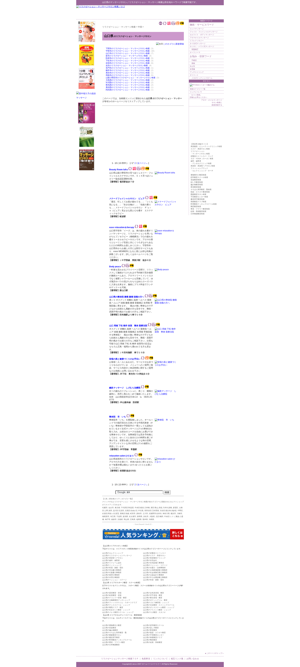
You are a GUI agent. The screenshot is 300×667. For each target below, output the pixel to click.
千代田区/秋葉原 (127, 508)
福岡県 (138, 519)
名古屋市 (132, 516)
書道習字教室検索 (198, 199)
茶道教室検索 (196, 187)
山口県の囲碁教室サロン (111, 635)
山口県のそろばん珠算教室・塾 (114, 633)
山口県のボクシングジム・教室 (155, 600)
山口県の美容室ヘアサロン (112, 558)
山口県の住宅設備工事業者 (153, 563)
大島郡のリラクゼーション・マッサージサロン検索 (128, 80)
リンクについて (196, 92)
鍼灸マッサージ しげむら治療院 (124, 388)
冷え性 (192, 66)
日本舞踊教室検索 (198, 214)
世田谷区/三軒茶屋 (151, 510)
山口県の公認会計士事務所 (153, 575)
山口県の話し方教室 (151, 628)
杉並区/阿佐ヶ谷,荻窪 (110, 513)
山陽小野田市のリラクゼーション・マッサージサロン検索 (130, 78)
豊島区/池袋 (124, 513)
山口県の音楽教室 (109, 628)
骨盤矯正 (194, 49)
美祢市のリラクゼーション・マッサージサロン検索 (128, 73)
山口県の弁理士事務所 (111, 577)
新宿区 (175, 508)
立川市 (145, 513)
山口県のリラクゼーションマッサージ (117, 555)
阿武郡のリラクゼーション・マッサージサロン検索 (128, 90)
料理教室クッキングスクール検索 (204, 204)
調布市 (139, 513)
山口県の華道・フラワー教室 (113, 642)
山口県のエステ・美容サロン (154, 555)
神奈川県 (166, 513)
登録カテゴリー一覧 (197, 89)
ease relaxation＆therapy (121, 227)
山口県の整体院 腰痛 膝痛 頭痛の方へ (126, 297)
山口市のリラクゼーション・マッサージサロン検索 (128, 53)
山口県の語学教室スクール (153, 625)
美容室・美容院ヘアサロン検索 (203, 166)
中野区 (180, 510)
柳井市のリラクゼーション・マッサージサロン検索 (128, 70)
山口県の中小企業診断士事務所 (155, 577)
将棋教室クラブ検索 (198, 202)
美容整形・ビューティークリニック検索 (206, 146)
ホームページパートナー (151, 664)
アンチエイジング (197, 72)
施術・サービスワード (202, 24)
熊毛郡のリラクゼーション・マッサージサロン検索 (128, 85)
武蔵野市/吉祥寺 (155, 513)
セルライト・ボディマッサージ (202, 35)
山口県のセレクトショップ (112, 553)
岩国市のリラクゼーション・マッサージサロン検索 (128, 63)
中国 (140, 27)
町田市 (132, 513)
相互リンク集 (177, 658)
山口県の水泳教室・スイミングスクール (158, 605)
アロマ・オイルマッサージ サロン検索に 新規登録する (211, 102)
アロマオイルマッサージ (199, 38)
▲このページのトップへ (214, 653)
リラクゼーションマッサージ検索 (116, 658)
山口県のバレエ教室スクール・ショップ (118, 612)
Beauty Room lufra (118, 169)
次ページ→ (142, 163)
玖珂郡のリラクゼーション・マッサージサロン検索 (128, 82)
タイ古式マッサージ (197, 43)
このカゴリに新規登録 (173, 44)
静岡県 (139, 516)
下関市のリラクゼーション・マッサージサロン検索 (128, 48)
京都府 (120, 519)
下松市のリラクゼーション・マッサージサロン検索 (128, 61)
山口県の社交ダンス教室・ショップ (116, 610)
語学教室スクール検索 (199, 177)
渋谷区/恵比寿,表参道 (168, 510)
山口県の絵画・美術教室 (152, 642)
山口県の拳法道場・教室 (152, 598)
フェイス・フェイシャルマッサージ (204, 32)
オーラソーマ (195, 52)
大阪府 (152, 516)
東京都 (117, 508)
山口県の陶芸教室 (150, 640)
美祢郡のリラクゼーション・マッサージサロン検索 (128, 87)
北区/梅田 (159, 516)
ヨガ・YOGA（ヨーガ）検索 (202, 159)
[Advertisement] (183, 12)
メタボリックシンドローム (201, 78)
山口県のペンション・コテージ (155, 565)
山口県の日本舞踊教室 (111, 645)
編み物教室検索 (197, 185)
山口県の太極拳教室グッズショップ (116, 600)
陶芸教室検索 (196, 206)
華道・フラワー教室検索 (200, 209)
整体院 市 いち (117, 417)
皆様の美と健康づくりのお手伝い (124, 359)
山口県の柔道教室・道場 (111, 593)
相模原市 (105, 516)
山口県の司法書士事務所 (111, 570)
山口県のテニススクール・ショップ (116, 605)
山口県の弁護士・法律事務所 (154, 568)
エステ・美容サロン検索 (200, 149)
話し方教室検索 (197, 182)
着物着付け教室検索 (198, 175)
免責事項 (146, 658)
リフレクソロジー (197, 40)
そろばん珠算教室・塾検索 (201, 189)
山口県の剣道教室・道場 (111, 595)
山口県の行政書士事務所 (111, 572)
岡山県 (126, 519)
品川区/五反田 (118, 510)
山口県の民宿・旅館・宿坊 (112, 568)
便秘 (193, 63)
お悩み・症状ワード (201, 56)
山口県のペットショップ (111, 565)
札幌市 (104, 508)
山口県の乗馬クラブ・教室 (112, 607)
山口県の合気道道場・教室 (153, 593)
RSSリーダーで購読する (205, 85)
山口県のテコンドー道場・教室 (114, 598)
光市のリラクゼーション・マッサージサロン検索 (127, 65)
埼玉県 (112, 516)
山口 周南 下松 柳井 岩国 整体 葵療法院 (128, 325)
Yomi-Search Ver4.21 (143, 524)
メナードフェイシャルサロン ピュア (127, 198)
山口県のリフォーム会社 (111, 563)
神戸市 (107, 519)
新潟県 (125, 516)
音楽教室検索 (196, 180)
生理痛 (192, 69)
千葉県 (119, 516)
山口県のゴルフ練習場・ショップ (156, 602)
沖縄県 (151, 519)
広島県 (132, 519)
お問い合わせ (192, 658)
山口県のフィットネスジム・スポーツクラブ (119, 602)
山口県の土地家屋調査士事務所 (155, 570)
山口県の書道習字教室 (111, 637)
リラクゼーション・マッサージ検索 (145, 2)
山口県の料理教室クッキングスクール (117, 640)
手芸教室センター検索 (199, 197)
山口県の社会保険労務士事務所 (155, 572)
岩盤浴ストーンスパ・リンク (202, 156)
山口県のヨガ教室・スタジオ (154, 612)
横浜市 (173, 513)
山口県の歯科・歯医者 (111, 560)
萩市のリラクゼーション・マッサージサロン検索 (127, 56)
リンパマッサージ (197, 29)
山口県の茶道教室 (150, 630)
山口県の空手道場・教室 (152, 595)
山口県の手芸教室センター (153, 635)
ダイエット (194, 75)
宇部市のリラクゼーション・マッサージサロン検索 (128, 51)
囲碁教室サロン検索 (198, 194)
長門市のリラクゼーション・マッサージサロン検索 (128, 68)
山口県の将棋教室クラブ (152, 637)
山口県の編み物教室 (110, 630)
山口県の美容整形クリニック (154, 558)
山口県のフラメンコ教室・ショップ (157, 610)
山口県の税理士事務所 (111, 575)
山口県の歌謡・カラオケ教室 (154, 633)
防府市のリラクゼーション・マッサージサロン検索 (128, 58)
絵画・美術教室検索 (198, 211)
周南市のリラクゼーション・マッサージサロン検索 (128, 75)
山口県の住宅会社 (150, 560)
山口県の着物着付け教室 (111, 625)
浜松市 (145, 516)
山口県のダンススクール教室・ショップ (158, 607)
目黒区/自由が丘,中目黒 (134, 510)
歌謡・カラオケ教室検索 (200, 192)
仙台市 (111, 508)
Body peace (115, 266)
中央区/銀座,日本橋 (142, 508)
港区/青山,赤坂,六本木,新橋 (161, 508)
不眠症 (194, 60)
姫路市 (113, 519)
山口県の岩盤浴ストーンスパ (154, 553)
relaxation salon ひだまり (121, 456)
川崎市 (179, 513)
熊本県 (145, 519)
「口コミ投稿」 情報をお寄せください (198, 96)
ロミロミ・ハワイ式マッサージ (202, 46)
